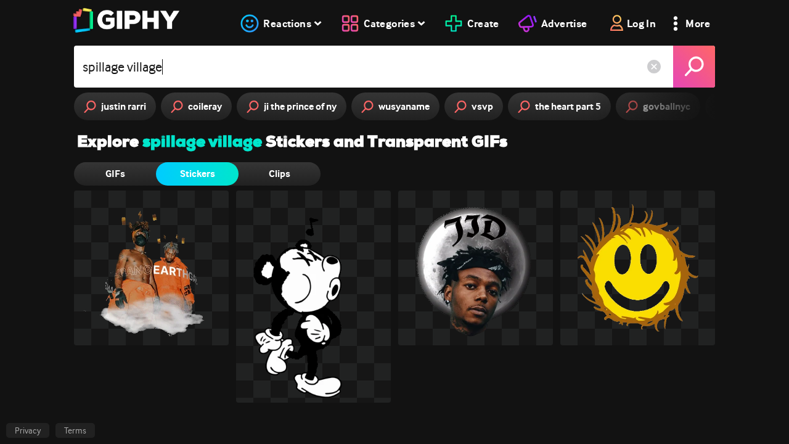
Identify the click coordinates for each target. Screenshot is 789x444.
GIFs (115, 173)
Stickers (197, 173)
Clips (279, 173)
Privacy (28, 430)
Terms (75, 430)
